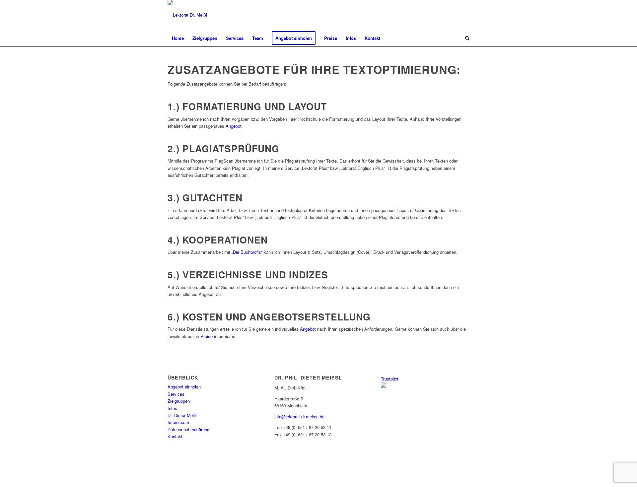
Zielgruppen (179, 401)
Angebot (234, 126)
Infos (172, 408)
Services (176, 394)
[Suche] (465, 38)
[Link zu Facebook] (435, 15)
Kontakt (175, 436)
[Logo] (187, 15)
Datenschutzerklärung (188, 429)
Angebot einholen (184, 386)
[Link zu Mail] (464, 15)
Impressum (178, 422)
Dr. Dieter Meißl (182, 415)
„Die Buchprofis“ (247, 252)
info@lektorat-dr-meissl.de (299, 416)
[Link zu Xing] (445, 15)
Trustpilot (389, 379)
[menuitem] (178, 38)
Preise (206, 336)
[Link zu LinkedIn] (455, 15)
